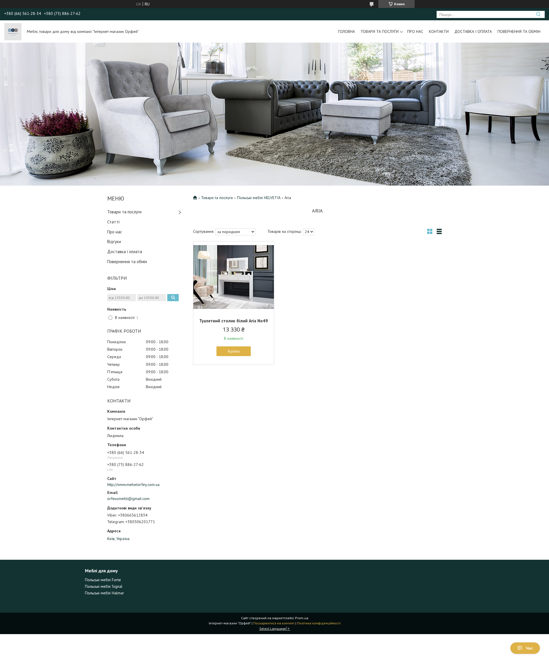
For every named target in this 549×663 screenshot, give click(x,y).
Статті (113, 222)
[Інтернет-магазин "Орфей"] (12, 31)
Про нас (415, 31)
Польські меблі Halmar (104, 592)
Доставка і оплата (473, 31)
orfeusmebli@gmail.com (128, 498)
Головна (346, 31)
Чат (529, 648)
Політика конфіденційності (319, 623)
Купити (234, 351)
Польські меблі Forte (103, 579)
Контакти (439, 31)
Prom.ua (301, 618)
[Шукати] (538, 14)
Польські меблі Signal (103, 586)
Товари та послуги (380, 31)
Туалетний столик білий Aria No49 (233, 321)
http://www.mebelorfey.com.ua (133, 484)
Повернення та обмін (519, 31)
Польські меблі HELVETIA (259, 198)
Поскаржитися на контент (274, 623)
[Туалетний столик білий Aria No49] (233, 277)
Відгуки (114, 241)
